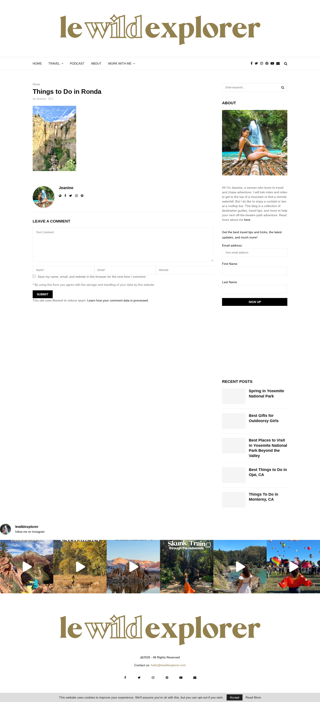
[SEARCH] (282, 87)
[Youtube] (273, 63)
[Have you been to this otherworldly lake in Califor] (133, 566)
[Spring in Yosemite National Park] (234, 396)
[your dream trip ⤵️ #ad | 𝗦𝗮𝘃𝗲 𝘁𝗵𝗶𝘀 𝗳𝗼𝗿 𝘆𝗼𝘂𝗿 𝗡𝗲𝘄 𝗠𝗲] (293, 566)
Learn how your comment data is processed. (118, 300)
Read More (253, 697)
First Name (229, 263)
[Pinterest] (268, 63)
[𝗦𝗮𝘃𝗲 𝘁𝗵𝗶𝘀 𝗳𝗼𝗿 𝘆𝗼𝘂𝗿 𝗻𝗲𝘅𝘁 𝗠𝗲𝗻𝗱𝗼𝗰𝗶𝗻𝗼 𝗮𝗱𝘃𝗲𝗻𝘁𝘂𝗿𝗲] (240, 566)
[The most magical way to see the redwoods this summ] (186, 566)
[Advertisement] (254, 342)
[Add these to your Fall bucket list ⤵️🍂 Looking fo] (80, 566)
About (96, 63)
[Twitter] (257, 63)
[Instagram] (262, 63)
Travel (54, 63)
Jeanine (41, 98)
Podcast (77, 63)
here (247, 219)
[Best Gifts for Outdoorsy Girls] (234, 421)
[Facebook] (253, 63)
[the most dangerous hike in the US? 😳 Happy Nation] (26, 566)
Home (37, 63)
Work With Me (119, 63)
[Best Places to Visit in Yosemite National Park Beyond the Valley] (234, 446)
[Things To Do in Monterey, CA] (234, 500)
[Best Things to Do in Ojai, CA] (234, 475)
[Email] (279, 63)
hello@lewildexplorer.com (168, 665)
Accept (234, 697)
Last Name (229, 282)
